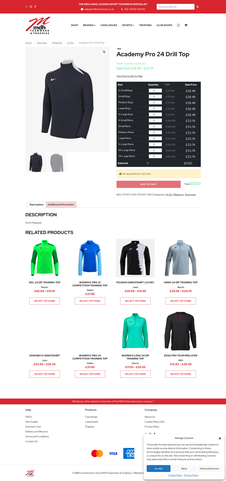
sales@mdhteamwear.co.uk (99, 9)
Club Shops (164, 25)
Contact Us (31, 441)
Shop (74, 25)
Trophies (145, 25)
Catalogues (109, 25)
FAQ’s (28, 416)
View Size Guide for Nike (130, 76)
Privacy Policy (191, 475)
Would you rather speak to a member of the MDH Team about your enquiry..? (113, 401)
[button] (219, 438)
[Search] (197, 7)
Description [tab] (36, 204)
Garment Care (33, 426)
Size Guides (31, 421)
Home (28, 42)
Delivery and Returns (36, 431)
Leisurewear (91, 421)
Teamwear (42, 42)
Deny (184, 468)
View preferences (209, 468)
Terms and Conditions (37, 436)
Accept (159, 468)
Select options (44, 301)
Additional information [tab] (61, 204)
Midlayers (57, 42)
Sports (127, 25)
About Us (150, 416)
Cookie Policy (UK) (155, 421)
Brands (88, 25)
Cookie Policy (175, 475)
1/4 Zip (70, 42)
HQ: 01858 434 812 (134, 9)
